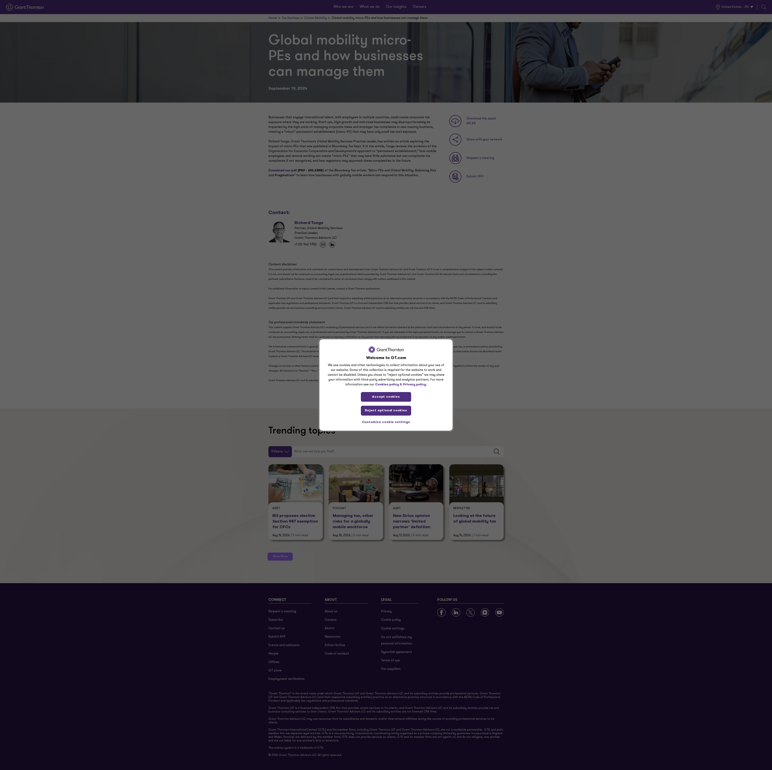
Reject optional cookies (386, 410)
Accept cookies (386, 396)
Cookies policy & (388, 384)
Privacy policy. (415, 384)
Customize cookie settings (386, 422)
